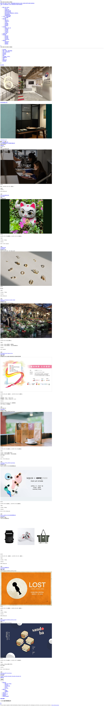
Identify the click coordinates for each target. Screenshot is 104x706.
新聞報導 (6, 691)
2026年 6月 (7, 676)
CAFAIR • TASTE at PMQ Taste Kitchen (7, 462)
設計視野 (6, 30)
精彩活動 (17, 3)
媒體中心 (4, 689)
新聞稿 (6, 690)
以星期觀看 (4, 143)
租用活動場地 (7, 14)
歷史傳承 (29, 3)
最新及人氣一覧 (8, 27)
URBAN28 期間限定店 (4, 567)
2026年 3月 (19, 676)
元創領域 (6, 29)
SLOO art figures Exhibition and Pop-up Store (8, 619)
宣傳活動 (13, 4)
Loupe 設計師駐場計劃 (4, 195)
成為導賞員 (7, 39)
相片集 (6, 687)
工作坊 (10, 4)
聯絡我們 (4, 695)
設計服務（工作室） (6, 56)
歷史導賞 (6, 38)
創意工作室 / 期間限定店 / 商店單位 (11, 13)
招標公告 (4, 692)
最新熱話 (6, 42)
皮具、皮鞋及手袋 (6, 51)
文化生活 (6, 32)
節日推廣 (17, 4)
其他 (3, 58)
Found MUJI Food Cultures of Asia (6, 353)
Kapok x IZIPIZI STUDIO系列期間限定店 (8, 515)
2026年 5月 (11, 676)
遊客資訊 (32, 3)
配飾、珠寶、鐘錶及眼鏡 (7, 50)
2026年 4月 (15, 676)
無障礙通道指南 (8, 15)
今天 (1, 143)
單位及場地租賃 (8, 11)
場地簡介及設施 (8, 10)
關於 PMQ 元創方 (3, 3)
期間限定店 (5, 57)
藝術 (3, 55)
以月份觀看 (9, 143)
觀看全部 (13, 143)
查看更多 (2, 145)
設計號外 (20, 3)
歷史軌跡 (6, 35)
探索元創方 (7, 41)
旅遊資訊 (20, 4)
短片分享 (6, 688)
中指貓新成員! (3, 247)
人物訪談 (6, 31)
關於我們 (4, 682)
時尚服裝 (4, 49)
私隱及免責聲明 (6, 696)
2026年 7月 (2, 676)
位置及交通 (25, 3)
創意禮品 (4, 54)
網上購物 (6, 17)
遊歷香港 (6, 43)
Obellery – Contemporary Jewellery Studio (7, 299)
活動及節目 (6, 4)
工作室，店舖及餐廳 (11, 3)
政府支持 (6, 684)
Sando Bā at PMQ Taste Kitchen (6, 673)
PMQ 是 (6, 8)
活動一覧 (2, 4)
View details (2, 196)
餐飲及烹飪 (5, 59)
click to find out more (55, 705)
